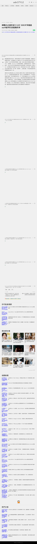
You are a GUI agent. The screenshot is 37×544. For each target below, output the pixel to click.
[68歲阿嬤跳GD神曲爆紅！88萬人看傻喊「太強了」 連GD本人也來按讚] (5, 521)
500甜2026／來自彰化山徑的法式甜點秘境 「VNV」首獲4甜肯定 (20, 474)
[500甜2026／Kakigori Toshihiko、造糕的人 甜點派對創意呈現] (5, 420)
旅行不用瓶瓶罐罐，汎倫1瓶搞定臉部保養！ (7, 366)
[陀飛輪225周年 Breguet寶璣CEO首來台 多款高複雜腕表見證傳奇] (5, 471)
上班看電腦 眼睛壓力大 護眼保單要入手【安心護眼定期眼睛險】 (30, 353)
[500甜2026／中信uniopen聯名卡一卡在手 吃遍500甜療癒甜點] (5, 425)
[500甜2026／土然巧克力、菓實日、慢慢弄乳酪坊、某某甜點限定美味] (5, 415)
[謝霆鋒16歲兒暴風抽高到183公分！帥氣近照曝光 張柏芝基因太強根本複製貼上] (5, 536)
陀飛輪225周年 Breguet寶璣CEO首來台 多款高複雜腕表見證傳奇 (20, 469)
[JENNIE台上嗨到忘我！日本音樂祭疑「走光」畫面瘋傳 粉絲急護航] (5, 511)
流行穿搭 (12, 5)
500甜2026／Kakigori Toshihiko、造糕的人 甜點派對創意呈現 (20, 418)
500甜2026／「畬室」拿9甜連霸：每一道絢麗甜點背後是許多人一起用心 (18, 353)
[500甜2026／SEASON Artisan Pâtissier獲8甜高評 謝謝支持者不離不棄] (5, 466)
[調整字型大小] (3, 69)
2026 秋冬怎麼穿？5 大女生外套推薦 (29, 366)
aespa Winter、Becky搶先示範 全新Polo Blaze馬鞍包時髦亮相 (20, 311)
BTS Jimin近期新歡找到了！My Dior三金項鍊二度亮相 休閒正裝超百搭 (18, 341)
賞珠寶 (26, 5)
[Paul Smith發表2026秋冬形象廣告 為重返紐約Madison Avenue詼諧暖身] (5, 308)
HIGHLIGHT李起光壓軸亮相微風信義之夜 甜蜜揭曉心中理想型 (20, 383)
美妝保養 (17, 5)
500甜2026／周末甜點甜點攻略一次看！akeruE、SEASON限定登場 (21, 388)
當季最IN (11, 22)
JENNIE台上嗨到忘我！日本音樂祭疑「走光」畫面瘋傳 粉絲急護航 (21, 509)
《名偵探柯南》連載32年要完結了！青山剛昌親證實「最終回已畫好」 (21, 524)
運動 (9, 289)
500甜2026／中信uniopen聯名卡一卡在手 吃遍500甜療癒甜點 (20, 423)
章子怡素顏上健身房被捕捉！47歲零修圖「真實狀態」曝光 (19, 529)
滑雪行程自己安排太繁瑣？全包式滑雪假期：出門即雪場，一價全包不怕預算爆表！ (7, 353)
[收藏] (3, 66)
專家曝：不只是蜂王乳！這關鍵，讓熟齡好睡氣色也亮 (7, 341)
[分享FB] (3, 59)
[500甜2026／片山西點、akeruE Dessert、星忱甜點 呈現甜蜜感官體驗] (5, 410)
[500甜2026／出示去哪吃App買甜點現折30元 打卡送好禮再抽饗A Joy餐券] (5, 405)
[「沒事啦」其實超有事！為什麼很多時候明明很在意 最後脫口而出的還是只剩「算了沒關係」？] (5, 491)
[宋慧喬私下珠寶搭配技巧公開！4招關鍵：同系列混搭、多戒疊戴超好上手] (5, 323)
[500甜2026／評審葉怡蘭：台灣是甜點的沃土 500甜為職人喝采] (5, 435)
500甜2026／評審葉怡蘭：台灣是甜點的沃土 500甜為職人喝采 (20, 433)
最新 (3, 5)
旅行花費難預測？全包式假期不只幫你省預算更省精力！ (30, 341)
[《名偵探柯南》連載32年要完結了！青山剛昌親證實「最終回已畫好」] (5, 526)
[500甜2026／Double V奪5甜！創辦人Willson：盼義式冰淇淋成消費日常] (5, 456)
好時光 (22, 5)
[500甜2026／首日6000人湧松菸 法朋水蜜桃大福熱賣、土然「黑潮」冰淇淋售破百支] (5, 395)
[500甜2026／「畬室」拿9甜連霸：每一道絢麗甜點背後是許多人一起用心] (5, 486)
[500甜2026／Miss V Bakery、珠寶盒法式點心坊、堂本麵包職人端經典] (5, 379)
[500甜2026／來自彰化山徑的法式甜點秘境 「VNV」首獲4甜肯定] (5, 476)
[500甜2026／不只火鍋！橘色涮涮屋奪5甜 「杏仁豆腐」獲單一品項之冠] (5, 496)
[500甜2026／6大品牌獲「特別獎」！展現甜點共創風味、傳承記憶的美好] (5, 451)
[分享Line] (3, 62)
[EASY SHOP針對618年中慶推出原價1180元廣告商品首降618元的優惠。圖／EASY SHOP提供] (18, 43)
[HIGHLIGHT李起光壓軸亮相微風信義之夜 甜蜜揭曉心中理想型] (5, 384)
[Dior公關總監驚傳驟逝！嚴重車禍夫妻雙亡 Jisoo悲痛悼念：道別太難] (5, 516)
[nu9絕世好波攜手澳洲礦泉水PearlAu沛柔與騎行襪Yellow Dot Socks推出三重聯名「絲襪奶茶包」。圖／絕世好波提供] (20, 221)
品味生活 (31, 5)
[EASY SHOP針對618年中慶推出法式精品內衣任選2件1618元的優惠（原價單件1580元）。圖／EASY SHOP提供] (20, 275)
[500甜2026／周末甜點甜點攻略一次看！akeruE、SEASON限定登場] (5, 389)
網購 (6, 289)
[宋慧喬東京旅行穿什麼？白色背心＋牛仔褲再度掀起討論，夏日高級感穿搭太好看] (5, 318)
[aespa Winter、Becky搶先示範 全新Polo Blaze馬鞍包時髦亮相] (5, 313)
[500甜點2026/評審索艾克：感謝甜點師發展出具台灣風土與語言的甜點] (5, 440)
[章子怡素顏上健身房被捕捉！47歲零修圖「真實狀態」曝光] (5, 531)
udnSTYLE (3, 22)
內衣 (12, 289)
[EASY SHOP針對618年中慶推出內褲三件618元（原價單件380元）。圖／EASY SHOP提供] (20, 102)
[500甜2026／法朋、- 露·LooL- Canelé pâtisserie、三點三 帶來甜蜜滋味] (5, 430)
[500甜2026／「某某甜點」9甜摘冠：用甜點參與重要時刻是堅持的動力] (5, 481)
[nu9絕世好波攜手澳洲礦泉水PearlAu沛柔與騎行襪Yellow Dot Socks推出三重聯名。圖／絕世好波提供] (20, 145)
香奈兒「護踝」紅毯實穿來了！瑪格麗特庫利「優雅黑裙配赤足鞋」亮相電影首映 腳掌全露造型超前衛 (18, 366)
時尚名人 (7, 5)
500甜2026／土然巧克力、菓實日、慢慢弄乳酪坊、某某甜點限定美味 (21, 413)
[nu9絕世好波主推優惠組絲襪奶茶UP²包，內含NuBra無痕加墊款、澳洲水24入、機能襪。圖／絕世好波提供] (20, 187)
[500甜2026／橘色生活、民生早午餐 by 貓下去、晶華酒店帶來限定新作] (5, 400)
